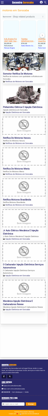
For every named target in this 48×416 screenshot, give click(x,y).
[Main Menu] (2, 2)
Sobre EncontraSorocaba (12, 386)
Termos (16, 412)
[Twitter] (9, 376)
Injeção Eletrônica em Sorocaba (17, 112)
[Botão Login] (41, 2)
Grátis (27, 392)
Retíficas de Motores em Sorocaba (19, 81)
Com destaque (17, 392)
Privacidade (24, 412)
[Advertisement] (18, 341)
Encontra (23, 2)
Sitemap (31, 412)
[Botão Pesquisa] (45, 2)
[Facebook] (4, 376)
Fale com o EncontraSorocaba (14, 389)
